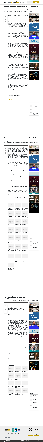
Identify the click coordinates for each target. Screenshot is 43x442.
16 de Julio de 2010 (6, 8)
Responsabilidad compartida (34, 109)
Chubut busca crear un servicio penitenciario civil (35, 106)
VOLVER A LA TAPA (10, 99)
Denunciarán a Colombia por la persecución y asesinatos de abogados (35, 113)
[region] (34, 86)
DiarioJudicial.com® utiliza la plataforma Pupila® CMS (32, 440)
